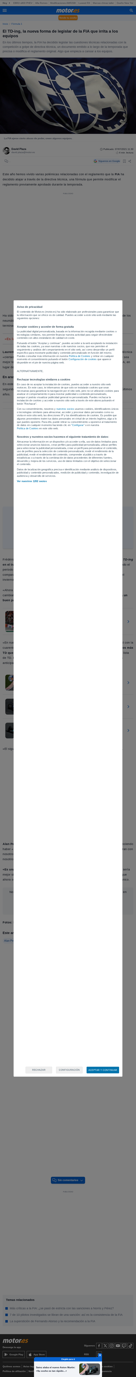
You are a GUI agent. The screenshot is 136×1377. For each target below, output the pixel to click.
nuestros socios (65, 408)
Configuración (69, 1070)
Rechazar (38, 1070)
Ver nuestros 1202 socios (32, 481)
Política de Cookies (79, 356)
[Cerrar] (100, 1355)
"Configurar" (77, 425)
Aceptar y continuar (102, 1070)
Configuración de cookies (82, 359)
